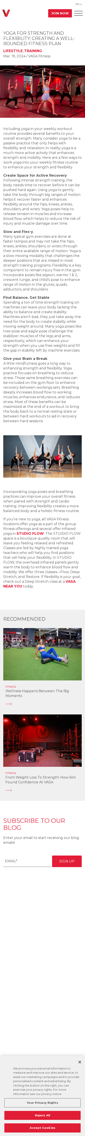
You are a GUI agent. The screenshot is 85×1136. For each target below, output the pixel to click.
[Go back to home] (6, 13)
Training (33, 51)
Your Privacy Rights (42, 1102)
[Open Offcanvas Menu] (78, 13)
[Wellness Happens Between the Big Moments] (42, 704)
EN (77, 4)
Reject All (42, 1115)
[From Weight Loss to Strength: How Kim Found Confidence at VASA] (42, 790)
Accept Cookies (42, 1127)
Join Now (60, 13)
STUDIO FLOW (30, 533)
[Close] (80, 1062)
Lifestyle (13, 51)
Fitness (10, 686)
